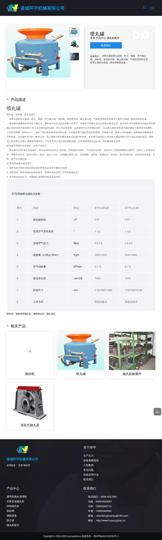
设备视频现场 (91, 460)
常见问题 (88, 470)
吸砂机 (30, 373)
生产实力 (88, 455)
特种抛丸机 (13, 506)
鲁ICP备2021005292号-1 (106, 536)
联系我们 (106, 45)
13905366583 (103, 511)
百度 (20, 465)
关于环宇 (89, 447)
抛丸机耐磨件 (132, 373)
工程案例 (88, 465)
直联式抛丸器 (29, 425)
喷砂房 (134, 118)
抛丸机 (17, 176)
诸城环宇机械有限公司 (42, 8)
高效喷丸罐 (19, 163)
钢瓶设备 (12, 515)
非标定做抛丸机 (15, 501)
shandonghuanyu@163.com (112, 515)
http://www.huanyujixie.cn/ (110, 520)
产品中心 (101, 38)
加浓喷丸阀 (72, 118)
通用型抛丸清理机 (17, 496)
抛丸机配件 (113, 38)
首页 (92, 38)
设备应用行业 (91, 474)
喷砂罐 (19, 114)
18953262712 (103, 506)
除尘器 (10, 520)
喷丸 (9, 145)
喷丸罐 (10, 114)
